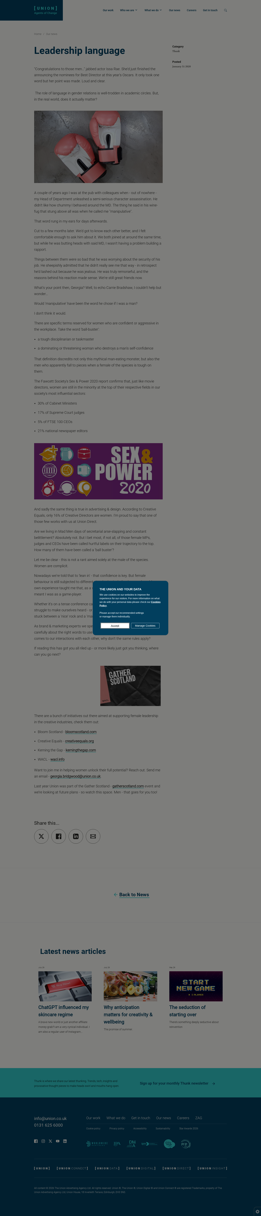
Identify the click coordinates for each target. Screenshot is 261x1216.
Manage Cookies (145, 625)
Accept (115, 625)
